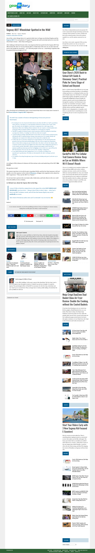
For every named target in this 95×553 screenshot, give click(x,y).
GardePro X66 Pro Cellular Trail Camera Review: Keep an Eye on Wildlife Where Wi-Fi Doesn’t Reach (75, 158)
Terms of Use (66, 551)
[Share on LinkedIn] (24, 215)
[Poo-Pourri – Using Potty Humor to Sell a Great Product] (54, 259)
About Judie (50, 550)
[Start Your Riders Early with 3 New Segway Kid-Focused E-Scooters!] (75, 422)
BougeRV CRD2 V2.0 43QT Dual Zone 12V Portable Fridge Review (80, 241)
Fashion (73, 13)
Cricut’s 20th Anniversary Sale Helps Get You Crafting (80, 355)
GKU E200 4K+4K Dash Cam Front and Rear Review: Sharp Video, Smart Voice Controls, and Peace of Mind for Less (80, 201)
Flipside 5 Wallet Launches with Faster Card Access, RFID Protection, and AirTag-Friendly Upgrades (80, 524)
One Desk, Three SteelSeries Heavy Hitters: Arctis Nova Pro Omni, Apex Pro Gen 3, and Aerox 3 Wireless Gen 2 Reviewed (80, 234)
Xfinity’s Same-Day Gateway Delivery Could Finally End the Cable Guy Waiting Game (80, 517)
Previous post (29, 221)
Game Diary (59, 13)
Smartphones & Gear (12, 13)
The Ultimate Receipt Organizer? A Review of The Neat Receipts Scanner (26, 264)
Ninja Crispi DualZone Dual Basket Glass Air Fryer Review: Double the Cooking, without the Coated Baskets (80, 193)
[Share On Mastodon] (56, 215)
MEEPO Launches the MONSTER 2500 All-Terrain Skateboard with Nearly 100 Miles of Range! (80, 492)
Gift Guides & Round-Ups (13, 16)
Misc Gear (67, 13)
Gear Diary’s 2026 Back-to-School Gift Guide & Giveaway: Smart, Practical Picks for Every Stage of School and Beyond (75, 79)
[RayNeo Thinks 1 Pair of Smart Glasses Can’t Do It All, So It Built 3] (67, 341)
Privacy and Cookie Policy (82, 550)
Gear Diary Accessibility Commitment (56, 551)
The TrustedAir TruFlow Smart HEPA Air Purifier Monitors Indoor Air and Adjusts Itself (80, 396)
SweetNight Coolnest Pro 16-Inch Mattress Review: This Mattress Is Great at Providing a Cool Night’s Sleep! (79, 348)
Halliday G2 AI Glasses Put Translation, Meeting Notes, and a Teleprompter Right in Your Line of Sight (79, 509)
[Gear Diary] (19, 5)
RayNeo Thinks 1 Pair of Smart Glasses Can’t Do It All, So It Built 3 (79, 338)
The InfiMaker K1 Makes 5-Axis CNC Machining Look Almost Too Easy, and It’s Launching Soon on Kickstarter (80, 363)
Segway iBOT (10, 40)
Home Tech (22, 13)
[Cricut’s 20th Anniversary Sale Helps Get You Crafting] (67, 357)
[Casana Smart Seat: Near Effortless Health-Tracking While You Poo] (67, 502)
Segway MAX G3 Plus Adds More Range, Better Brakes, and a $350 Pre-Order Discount (79, 389)
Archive (72, 551)
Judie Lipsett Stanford (17, 35)
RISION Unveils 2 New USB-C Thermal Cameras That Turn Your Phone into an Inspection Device (80, 477)
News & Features (52, 261)
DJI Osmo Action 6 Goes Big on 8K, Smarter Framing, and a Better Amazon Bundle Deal (79, 332)
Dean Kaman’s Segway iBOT (18, 112)
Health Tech (36, 13)
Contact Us (77, 551)
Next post (38, 221)
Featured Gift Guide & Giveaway (70, 52)
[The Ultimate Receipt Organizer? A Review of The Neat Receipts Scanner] (23, 259)
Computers (52, 13)
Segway (36, 148)
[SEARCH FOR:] (81, 19)
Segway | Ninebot (22, 33)
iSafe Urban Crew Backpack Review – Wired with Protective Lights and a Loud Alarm (12, 265)
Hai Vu (17, 279)
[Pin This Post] (30, 215)
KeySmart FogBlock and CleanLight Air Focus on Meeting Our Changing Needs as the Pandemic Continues (40, 265)
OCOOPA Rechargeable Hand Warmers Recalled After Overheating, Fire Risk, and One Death (80, 485)
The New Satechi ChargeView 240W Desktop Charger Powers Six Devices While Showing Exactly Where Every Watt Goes (80, 381)
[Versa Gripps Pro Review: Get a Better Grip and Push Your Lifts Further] (67, 227)
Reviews (8, 261)
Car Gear (29, 13)
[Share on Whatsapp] (49, 215)
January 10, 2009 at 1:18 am (25, 279)
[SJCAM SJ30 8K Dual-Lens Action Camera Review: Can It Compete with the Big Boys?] (67, 260)
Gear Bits (66, 405)
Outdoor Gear (44, 13)
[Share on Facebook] (11, 215)
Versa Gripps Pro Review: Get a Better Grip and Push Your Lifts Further (80, 225)
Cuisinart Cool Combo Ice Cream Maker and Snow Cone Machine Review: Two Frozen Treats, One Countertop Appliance (79, 251)
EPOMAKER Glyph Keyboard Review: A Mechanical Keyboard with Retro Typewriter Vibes (80, 209)
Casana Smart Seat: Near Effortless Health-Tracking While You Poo (79, 499)
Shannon (33, 173)
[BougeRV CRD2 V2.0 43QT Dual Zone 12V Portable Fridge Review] (67, 244)
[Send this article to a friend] (36, 215)
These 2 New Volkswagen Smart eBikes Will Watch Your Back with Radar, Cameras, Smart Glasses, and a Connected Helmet (80, 372)
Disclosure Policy (72, 550)
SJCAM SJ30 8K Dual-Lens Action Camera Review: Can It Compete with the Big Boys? (80, 258)
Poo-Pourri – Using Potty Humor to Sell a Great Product (53, 264)
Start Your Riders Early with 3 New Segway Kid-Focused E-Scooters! (75, 428)
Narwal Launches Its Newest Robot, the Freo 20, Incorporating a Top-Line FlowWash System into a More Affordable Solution (80, 469)
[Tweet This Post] (17, 215)
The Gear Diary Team (57, 550)
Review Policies (65, 550)
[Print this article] (43, 215)
